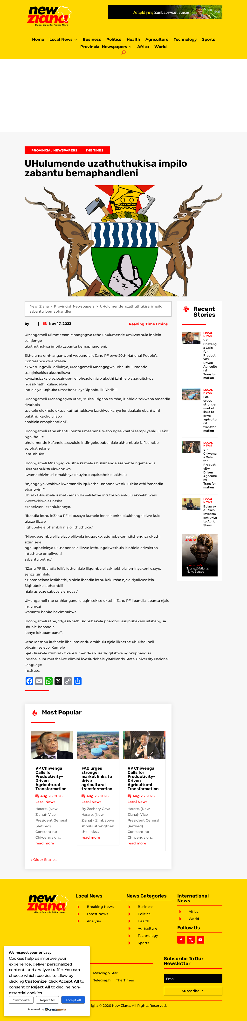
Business (92, 40)
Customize (21, 1000)
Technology (185, 40)
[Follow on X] (191, 940)
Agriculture (156, 40)
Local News (61, 40)
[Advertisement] (123, 95)
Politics (113, 40)
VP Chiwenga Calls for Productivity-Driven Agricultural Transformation (51, 778)
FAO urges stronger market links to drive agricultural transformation (97, 778)
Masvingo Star (105, 973)
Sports (208, 40)
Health (133, 40)
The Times (94, 150)
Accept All (73, 1000)
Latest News (97, 914)
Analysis (94, 921)
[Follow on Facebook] (181, 940)
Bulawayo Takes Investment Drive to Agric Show (210, 516)
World (160, 47)
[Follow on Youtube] (200, 940)
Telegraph (102, 980)
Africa (143, 47)
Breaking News (100, 907)
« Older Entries (43, 859)
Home (38, 40)
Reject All (47, 1000)
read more (44, 843)
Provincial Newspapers (103, 47)
